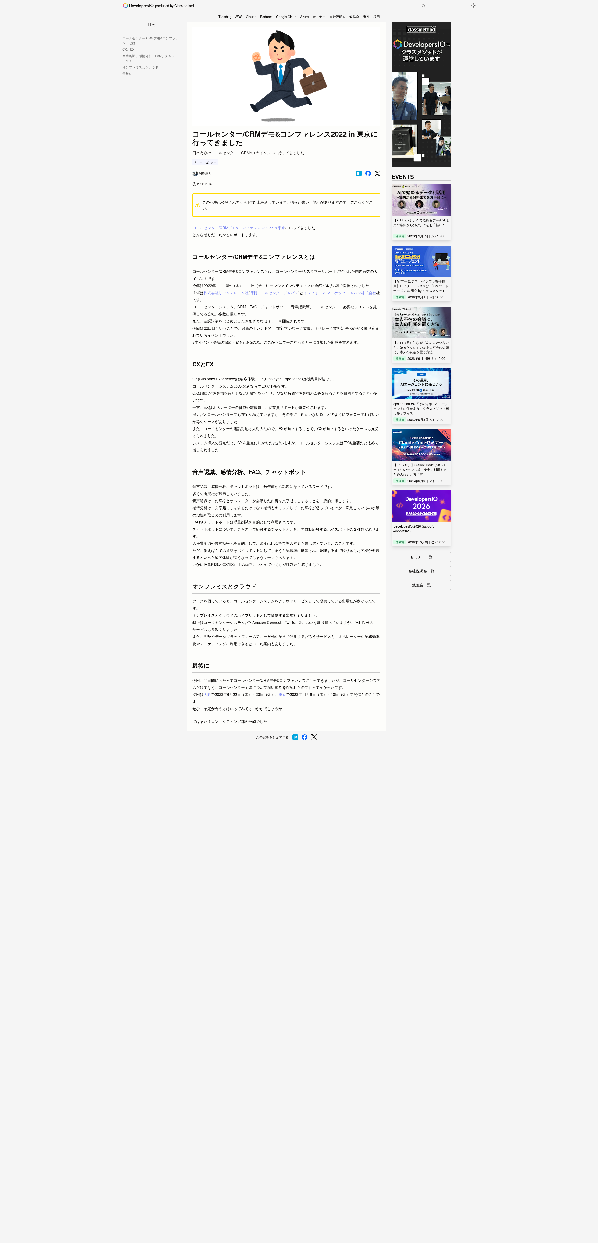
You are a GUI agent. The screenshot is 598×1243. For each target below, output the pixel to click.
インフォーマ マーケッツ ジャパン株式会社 (339, 292)
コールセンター (207, 162)
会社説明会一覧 (421, 571)
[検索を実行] (423, 6)
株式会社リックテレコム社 (226, 292)
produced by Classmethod (174, 5)
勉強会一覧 (421, 585)
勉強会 (354, 16)
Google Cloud (286, 16)
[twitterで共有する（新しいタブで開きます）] (377, 173)
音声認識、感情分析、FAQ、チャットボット (150, 58)
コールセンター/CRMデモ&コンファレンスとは (150, 40)
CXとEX (128, 49)
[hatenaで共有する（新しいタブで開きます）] (359, 173)
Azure (304, 16)
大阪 (207, 694)
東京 (282, 694)
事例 (366, 16)
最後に (127, 73)
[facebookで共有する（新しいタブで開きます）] (368, 173)
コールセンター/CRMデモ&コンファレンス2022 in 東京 (238, 227)
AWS (238, 16)
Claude (251, 16)
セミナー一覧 (421, 557)
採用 (376, 16)
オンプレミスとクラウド (140, 67)
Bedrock (266, 16)
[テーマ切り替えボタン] (474, 5)
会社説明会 (337, 16)
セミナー (319, 16)
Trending (224, 16)
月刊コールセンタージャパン (274, 292)
